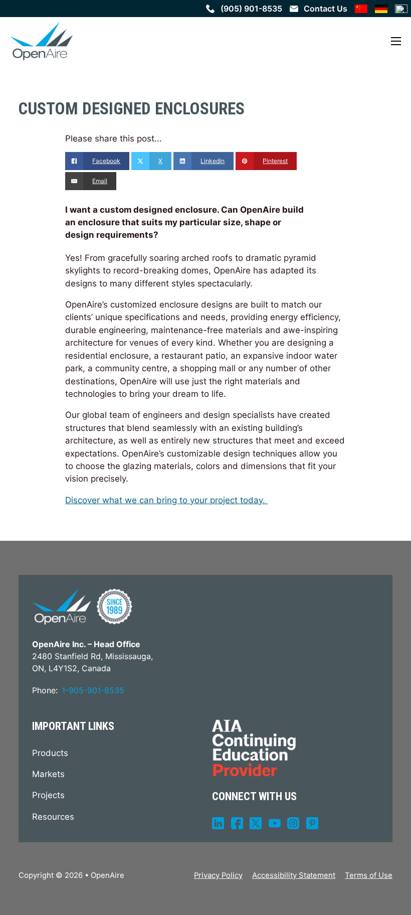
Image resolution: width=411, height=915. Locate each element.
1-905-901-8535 (93, 690)
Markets (48, 774)
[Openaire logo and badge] (82, 606)
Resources (53, 817)
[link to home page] (41, 41)
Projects (48, 795)
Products (50, 753)
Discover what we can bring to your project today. (166, 500)
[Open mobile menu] (396, 41)
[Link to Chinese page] (361, 8)
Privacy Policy (218, 875)
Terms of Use (368, 875)
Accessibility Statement (293, 875)
